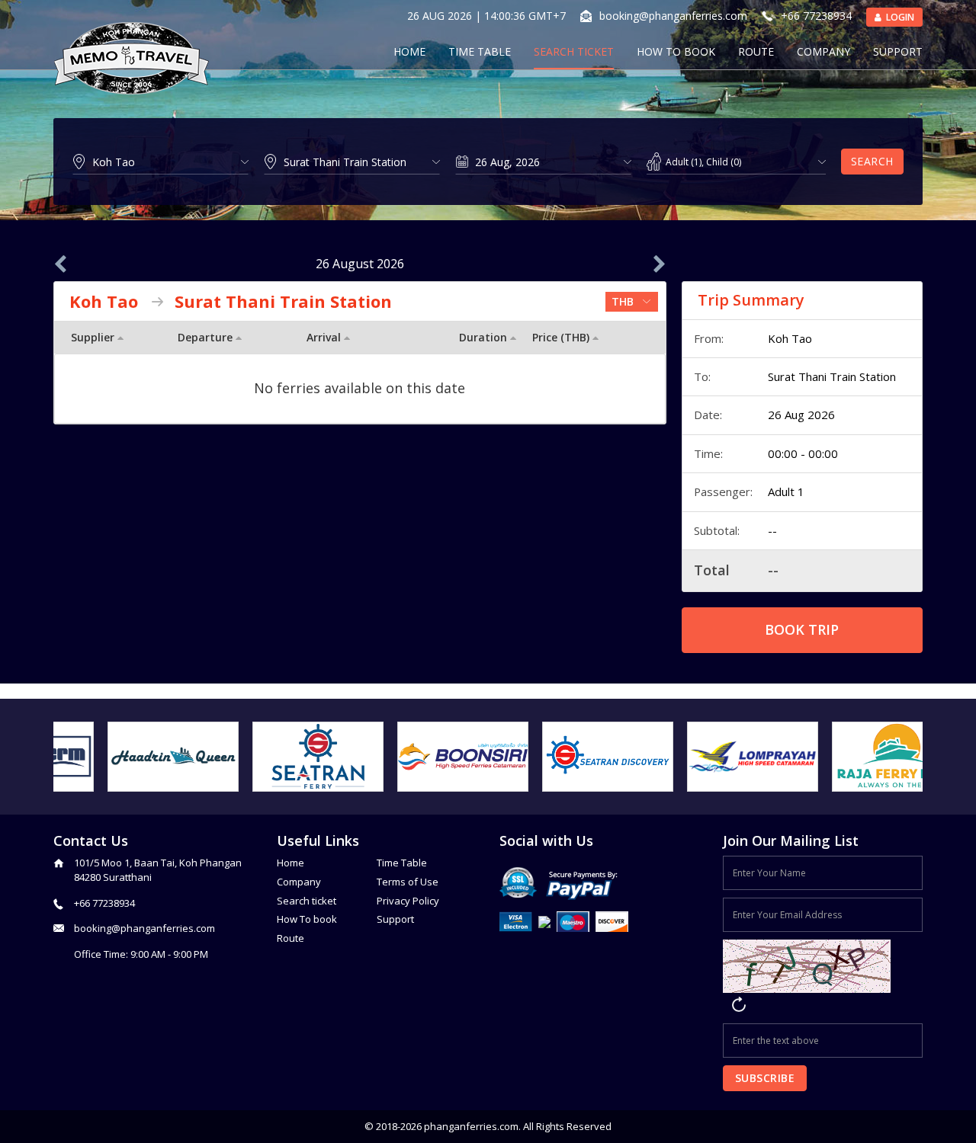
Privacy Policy (408, 901)
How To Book (676, 51)
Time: (708, 453)
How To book (307, 919)
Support (898, 51)
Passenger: (723, 491)
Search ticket (306, 901)
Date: (708, 414)
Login (899, 17)
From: (709, 338)
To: (702, 376)
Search (872, 161)
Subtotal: (717, 530)
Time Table (479, 51)
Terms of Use (407, 881)
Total (712, 570)
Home (409, 51)
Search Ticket (574, 51)
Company (823, 51)
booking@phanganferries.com (673, 15)
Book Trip (802, 629)
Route (756, 51)
